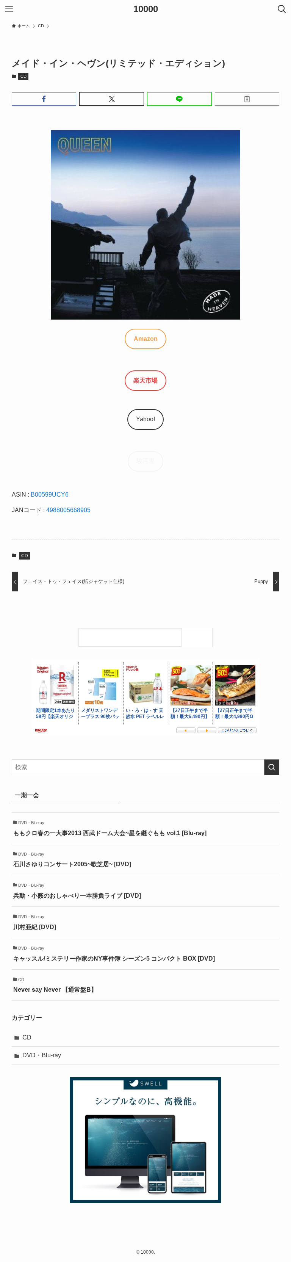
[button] (44, 99)
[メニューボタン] (9, 9)
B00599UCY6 (50, 494)
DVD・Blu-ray (41, 1055)
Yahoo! (145, 419)
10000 (145, 9)
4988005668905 (68, 510)
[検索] (198, 637)
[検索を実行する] (271, 767)
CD (23, 76)
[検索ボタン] (282, 9)
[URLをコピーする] (247, 99)
